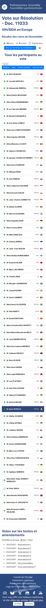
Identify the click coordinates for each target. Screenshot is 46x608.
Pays (13, 67)
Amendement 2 (24, 548)
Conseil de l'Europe (23, 577)
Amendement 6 (24, 559)
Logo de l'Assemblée (16, 586)
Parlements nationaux (23, 580)
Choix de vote (38, 67)
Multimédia (34, 586)
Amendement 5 (24, 556)
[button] (40, 48)
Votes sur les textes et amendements (19, 48)
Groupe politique (24, 67)
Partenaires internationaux (23, 583)
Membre (6, 67)
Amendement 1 (24, 544)
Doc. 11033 (28, 540)
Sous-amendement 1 (27, 567)
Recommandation (25, 563)
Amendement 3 (24, 552)
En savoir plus (36, 600)
